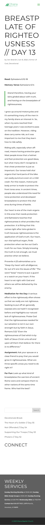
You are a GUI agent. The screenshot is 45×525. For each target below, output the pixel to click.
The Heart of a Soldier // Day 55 (19, 423)
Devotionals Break (13, 418)
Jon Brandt (12, 60)
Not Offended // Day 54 (16, 427)
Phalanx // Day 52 (13, 437)
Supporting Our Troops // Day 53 (20, 432)
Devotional (13, 63)
